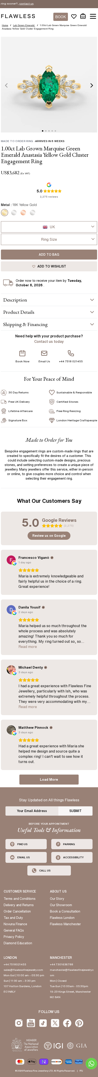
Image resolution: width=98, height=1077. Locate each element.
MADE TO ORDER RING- (32, 141)
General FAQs (14, 930)
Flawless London (62, 917)
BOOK (60, 17)
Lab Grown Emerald (24, 25)
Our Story (57, 898)
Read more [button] (27, 646)
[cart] (83, 16)
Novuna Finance (15, 924)
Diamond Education (18, 943)
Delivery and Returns (19, 905)
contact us (20, 3)
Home (5, 25)
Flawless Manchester (65, 924)
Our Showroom (61, 905)
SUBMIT (75, 810)
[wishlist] (74, 16)
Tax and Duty (13, 917)
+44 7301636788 (61, 964)
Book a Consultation (65, 911)
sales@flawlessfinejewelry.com (23, 969)
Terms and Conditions (20, 898)
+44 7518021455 (15, 964)
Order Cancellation (17, 911)
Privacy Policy (14, 936)
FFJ (81, 1071)
